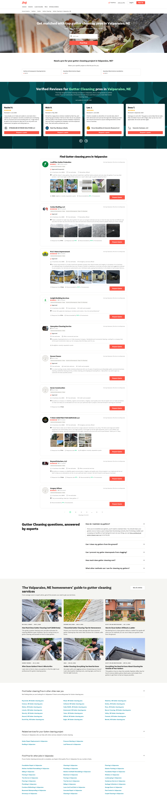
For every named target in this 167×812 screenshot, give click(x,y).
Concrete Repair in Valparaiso (72, 790)
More (46, 7)
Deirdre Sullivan (69, 624)
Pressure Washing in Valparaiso (73, 741)
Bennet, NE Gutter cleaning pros (115, 719)
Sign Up (140, 2)
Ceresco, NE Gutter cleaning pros (32, 704)
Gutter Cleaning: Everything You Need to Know (81, 666)
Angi (65, 663)
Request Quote (117, 197)
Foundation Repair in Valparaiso (32, 765)
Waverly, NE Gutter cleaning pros (32, 713)
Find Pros (83, 43)
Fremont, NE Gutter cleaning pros (115, 716)
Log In (131, 2)
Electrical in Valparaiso (70, 775)
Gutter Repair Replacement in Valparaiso (34, 741)
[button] (57, 185)
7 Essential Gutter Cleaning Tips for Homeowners (82, 628)
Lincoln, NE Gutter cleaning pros (32, 710)
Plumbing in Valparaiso (29, 784)
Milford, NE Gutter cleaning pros (73, 716)
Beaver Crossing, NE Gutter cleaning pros (118, 710)
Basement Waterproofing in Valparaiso (34, 790)
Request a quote (21, 132)
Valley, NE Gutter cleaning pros (114, 713)
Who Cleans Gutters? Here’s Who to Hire (37, 666)
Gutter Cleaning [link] (47, 11)
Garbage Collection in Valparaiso (115, 784)
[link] (6, 128)
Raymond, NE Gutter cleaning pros (33, 701)
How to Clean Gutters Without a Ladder (120, 628)
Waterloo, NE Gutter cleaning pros (115, 701)
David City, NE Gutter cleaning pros (33, 719)
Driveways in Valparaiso (29, 793)
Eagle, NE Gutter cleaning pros (73, 719)
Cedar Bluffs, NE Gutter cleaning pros (75, 707)
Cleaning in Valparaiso (70, 765)
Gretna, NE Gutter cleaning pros (115, 704)
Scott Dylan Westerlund (113, 624)
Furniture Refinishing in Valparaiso (32, 787)
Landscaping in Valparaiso (113, 778)
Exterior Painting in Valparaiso (114, 768)
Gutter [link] (39, 11)
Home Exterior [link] (26, 11)
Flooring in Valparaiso (29, 781)
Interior (24, 7)
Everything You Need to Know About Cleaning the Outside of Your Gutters (124, 667)
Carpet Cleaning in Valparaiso (114, 793)
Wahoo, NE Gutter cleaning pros (32, 707)
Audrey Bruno (26, 663)
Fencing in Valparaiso (28, 775)
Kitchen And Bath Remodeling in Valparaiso (35, 768)
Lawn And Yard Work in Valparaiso (74, 787)
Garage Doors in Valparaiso (113, 787)
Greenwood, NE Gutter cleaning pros (74, 710)
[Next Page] (102, 512)
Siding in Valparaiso (28, 772)
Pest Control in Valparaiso (113, 790)
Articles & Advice (54, 7)
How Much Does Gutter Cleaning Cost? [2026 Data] (41, 628)
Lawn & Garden (39, 7)
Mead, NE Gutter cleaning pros (72, 701)
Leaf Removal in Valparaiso (72, 744)
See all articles (137, 588)
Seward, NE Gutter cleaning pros (32, 716)
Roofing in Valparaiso (28, 744)
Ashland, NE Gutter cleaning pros (73, 704)
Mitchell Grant (27, 624)
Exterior (30, 7)
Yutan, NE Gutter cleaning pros (73, 713)
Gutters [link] (34, 11)
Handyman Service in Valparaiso (115, 781)
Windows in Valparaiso (112, 775)
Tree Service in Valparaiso (30, 778)
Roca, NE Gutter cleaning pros (114, 707)
